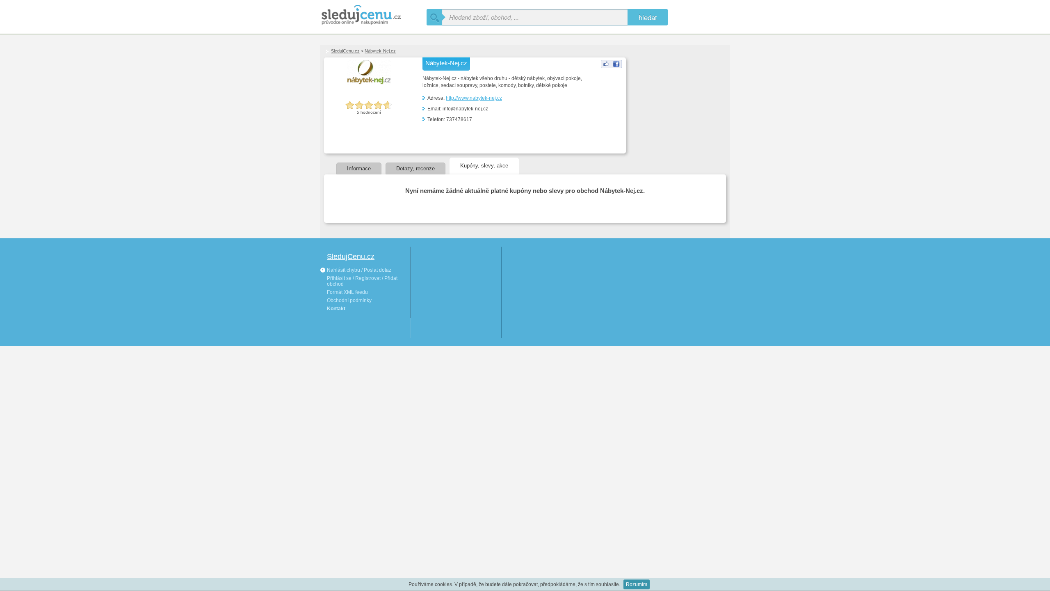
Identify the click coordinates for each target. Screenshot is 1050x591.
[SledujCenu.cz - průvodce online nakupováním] (373, 15)
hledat (648, 17)
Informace (359, 168)
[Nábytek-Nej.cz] (611, 66)
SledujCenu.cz (345, 50)
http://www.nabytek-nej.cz (474, 98)
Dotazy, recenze (415, 168)
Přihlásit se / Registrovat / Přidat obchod (362, 281)
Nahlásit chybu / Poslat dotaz (358, 270)
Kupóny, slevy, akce (484, 166)
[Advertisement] (670, 99)
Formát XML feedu (347, 292)
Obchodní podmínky (349, 300)
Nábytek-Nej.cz (380, 50)
